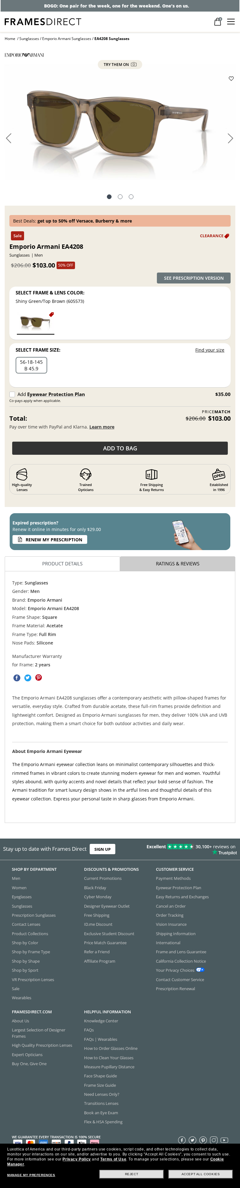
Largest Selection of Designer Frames (38, 1033)
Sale (15, 988)
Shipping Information (176, 933)
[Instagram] (214, 1140)
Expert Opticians (27, 1054)
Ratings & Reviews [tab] (177, 564)
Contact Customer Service (180, 979)
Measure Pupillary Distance (109, 1067)
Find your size (209, 350)
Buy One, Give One (29, 1063)
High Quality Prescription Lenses (42, 1045)
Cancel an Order (171, 906)
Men (16, 878)
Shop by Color (25, 942)
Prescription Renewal (175, 988)
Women (19, 887)
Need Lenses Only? (101, 1094)
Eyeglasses (22, 897)
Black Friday (95, 887)
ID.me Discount (98, 924)
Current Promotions (103, 878)
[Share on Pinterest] (38, 677)
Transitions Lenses (101, 1103)
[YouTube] (224, 1140)
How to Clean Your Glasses (108, 1057)
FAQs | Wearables (100, 1039)
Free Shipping (96, 915)
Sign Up (102, 849)
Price (216, 412)
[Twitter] (192, 1140)
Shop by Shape (26, 961)
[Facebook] (182, 1140)
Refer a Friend (97, 952)
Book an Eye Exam (101, 1112)
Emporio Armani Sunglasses (66, 38)
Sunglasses (29, 38)
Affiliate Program (99, 961)
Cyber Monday (98, 897)
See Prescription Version (194, 278)
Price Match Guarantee (105, 942)
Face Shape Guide (100, 1076)
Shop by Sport (25, 970)
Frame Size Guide (100, 1085)
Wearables (21, 997)
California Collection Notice (181, 961)
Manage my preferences (31, 1175)
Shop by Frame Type (31, 952)
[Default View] (109, 197)
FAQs (89, 1030)
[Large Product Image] (120, 125)
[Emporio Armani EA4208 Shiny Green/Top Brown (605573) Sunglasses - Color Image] (35, 323)
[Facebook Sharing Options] (16, 677)
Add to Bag (120, 448)
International (168, 942)
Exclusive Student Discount (109, 933)
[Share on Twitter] (27, 677)
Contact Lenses (26, 924)
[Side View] (131, 197)
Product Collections (30, 933)
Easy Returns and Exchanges (182, 897)
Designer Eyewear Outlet (107, 906)
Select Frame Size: (38, 350)
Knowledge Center (101, 1021)
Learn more (101, 427)
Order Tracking (169, 915)
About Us (20, 1021)
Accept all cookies (201, 1174)
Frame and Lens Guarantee (181, 952)
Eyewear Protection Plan (56, 394)
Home (10, 38)
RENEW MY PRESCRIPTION (54, 540)
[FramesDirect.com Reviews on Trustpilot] (188, 849)
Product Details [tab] (62, 564)
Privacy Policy (76, 1159)
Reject (131, 1174)
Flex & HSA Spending (103, 1122)
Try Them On (117, 64)
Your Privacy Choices (175, 970)
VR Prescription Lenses (33, 979)
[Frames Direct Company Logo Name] (43, 21)
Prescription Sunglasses (34, 915)
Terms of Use (113, 1159)
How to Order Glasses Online (111, 1048)
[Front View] (120, 197)
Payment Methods (173, 878)
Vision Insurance (171, 924)
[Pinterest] (203, 1140)
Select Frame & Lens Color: (50, 292)
